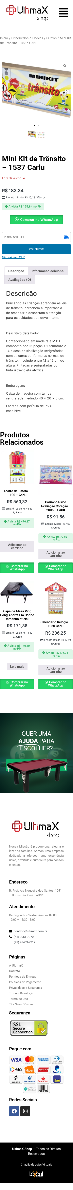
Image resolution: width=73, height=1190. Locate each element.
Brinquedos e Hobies (27, 38)
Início (4, 38)
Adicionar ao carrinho (17, 546)
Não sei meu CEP (13, 257)
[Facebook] (14, 1111)
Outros (51, 38)
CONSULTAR (36, 249)
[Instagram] (25, 1111)
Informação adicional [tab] (48, 271)
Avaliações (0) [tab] (19, 280)
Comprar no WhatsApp (19, 567)
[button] (34, 125)
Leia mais (17, 667)
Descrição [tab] (16, 271)
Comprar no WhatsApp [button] (39, 220)
